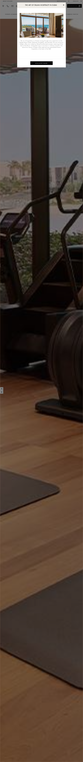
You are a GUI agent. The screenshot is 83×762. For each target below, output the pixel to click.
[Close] (63, 5)
